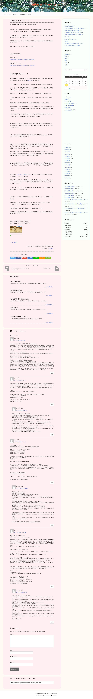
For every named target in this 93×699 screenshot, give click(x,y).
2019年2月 (67, 147)
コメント (12, 634)
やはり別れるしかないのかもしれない (74, 43)
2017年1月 (67, 178)
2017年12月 (67, 154)
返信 (52, 373)
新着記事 (15, 14)
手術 (66, 58)
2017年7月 (67, 165)
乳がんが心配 (68, 101)
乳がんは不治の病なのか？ (17, 290)
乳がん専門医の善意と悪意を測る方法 (20, 299)
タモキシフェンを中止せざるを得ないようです (76, 28)
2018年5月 (67, 149)
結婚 (66, 65)
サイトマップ (7, 14)
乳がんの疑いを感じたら (71, 103)
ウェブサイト (13, 662)
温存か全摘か (68, 107)
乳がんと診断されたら (70, 105)
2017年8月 (67, 162)
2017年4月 (67, 171)
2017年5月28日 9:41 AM (21, 410)
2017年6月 (67, 167)
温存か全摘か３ (14, 308)
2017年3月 (67, 173)
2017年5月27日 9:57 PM (19, 340)
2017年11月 (67, 156)
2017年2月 (67, 175)
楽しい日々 (67, 37)
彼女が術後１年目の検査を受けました (74, 34)
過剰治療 (35, 24)
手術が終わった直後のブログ (23, 174)
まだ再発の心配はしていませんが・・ (74, 32)
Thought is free (54, 695)
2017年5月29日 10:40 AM (22, 488)
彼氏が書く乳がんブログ (46, 4)
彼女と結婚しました (69, 26)
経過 (66, 56)
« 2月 (69, 88)
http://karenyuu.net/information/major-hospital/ (22, 59)
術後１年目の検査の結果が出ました (73, 30)
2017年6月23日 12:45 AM (20, 532)
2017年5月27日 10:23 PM (20, 380)
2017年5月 (67, 169)
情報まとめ (22, 24)
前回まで (29, 80)
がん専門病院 (29, 24)
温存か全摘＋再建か (15, 281)
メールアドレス (13, 656)
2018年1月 (67, 152)
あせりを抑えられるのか (71, 39)
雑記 (66, 60)
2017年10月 (67, 158)
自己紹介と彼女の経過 (25, 14)
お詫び (66, 41)
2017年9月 (67, 160)
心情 (66, 62)
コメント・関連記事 (48, 286)
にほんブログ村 (13, 242)
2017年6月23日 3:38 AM (21, 592)
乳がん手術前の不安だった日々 (72, 45)
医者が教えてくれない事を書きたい (19, 316)
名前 (11, 650)
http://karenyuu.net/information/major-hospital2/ (22, 65)
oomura (51, 248)
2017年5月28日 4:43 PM (19, 441)
